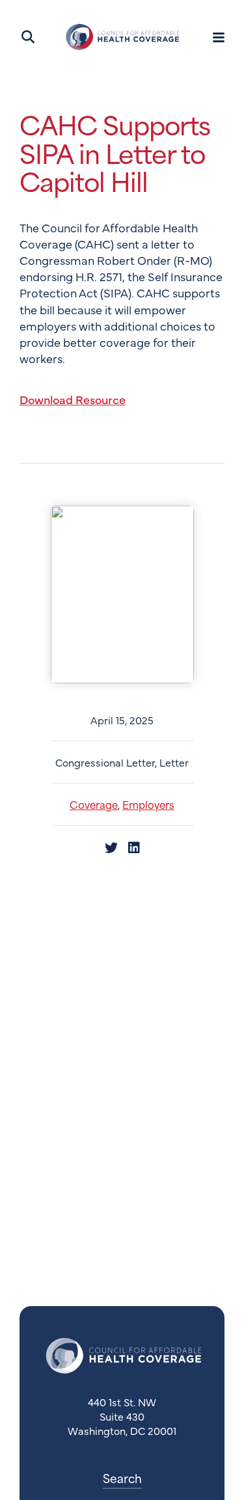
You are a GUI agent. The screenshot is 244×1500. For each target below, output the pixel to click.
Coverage (94, 804)
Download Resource (73, 399)
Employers (148, 804)
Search (122, 1478)
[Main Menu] (219, 36)
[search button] (27, 37)
